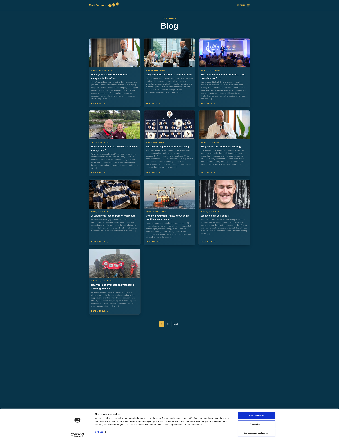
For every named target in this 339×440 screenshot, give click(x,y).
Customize (255, 424)
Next (175, 324)
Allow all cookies (256, 415)
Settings (99, 432)
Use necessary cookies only (257, 433)
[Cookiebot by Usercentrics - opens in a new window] (77, 435)
